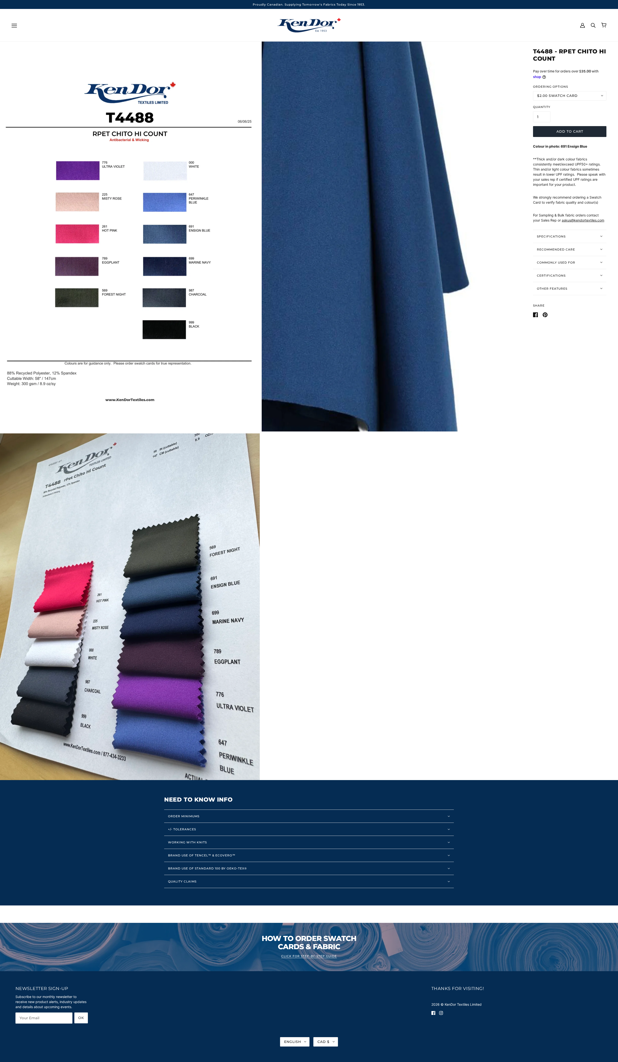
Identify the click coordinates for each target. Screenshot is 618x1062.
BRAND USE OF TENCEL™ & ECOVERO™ (201, 855)
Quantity (541, 106)
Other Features (552, 288)
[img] (433, 1012)
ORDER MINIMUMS (183, 816)
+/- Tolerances (182, 829)
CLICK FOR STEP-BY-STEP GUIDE (309, 956)
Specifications (551, 236)
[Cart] (603, 25)
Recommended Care (556, 249)
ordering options (550, 86)
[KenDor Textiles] (309, 25)
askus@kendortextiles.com (583, 220)
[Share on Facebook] (536, 314)
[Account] (582, 25)
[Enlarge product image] (130, 236)
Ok (81, 1018)
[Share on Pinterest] (545, 314)
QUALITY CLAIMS (182, 881)
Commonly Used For (556, 262)
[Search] (593, 25)
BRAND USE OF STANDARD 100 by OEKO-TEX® (207, 868)
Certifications (551, 275)
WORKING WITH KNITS (187, 842)
